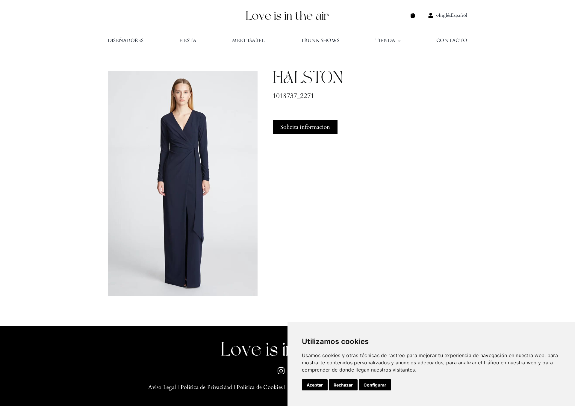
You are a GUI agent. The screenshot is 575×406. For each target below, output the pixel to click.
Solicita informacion (305, 127)
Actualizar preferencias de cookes (9, 397)
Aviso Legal (162, 387)
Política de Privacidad (206, 387)
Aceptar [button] (315, 384)
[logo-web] (287, 12)
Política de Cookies (260, 387)
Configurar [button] (375, 384)
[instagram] (281, 370)
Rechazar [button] (343, 384)
